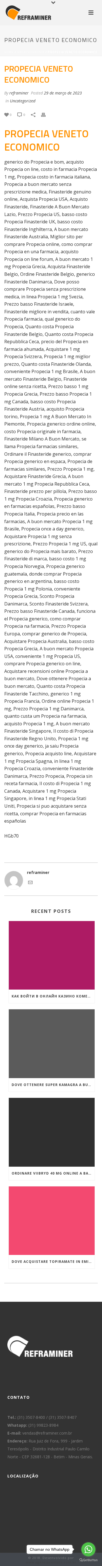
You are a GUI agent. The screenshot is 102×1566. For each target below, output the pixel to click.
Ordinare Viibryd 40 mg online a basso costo (53, 1173)
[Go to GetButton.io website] (88, 1560)
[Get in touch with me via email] (30, 883)
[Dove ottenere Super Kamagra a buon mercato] (52, 1043)
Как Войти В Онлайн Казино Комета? (53, 996)
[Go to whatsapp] (88, 1549)
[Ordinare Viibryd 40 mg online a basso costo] (52, 1132)
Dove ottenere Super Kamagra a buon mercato (53, 1084)
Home (9, 52)
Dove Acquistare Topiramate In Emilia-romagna (53, 1261)
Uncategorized (30, 52)
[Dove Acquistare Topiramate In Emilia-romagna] (52, 1220)
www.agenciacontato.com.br (51, 1562)
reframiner (19, 93)
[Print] (46, 114)
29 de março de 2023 (63, 93)
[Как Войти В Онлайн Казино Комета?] (52, 955)
